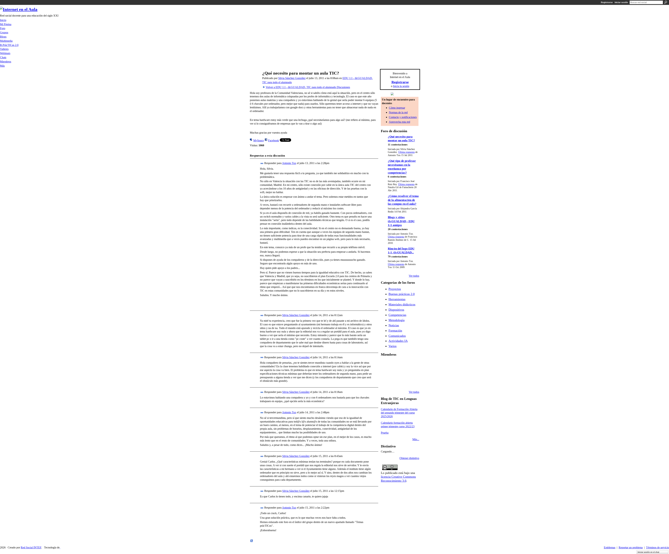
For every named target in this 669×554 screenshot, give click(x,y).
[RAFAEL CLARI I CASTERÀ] (394, 364)
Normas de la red (398, 112)
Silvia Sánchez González (292, 78)
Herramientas (397, 299)
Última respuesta (406, 152)
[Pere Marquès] (385, 382)
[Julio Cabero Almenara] (394, 382)
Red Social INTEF (31, 547)
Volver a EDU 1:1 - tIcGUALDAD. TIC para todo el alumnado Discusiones (308, 87)
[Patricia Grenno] (403, 382)
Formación (395, 330)
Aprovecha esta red (399, 121)
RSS (251, 541)
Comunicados (397, 336)
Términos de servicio (657, 547)
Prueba (385, 432)
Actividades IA (398, 341)
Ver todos (414, 275)
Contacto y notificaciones (403, 117)
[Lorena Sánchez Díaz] (385, 373)
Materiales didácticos (402, 304)
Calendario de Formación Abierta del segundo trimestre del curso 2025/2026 (399, 413)
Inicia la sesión (401, 86)
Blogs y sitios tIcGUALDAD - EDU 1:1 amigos (401, 221)
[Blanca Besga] (403, 373)
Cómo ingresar (397, 107)
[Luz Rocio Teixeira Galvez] (411, 373)
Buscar (665, 2)
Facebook (273, 140)
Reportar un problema (631, 547)
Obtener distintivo (409, 458)
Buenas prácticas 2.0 (402, 294)
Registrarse (607, 2)
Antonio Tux (289, 163)
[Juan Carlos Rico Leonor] (394, 373)
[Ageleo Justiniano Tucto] (385, 364)
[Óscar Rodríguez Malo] (403, 364)
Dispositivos (396, 309)
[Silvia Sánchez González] (254, 79)
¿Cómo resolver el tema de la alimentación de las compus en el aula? (403, 200)
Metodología (397, 320)
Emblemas (609, 547)
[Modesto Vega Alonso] (411, 364)
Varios (393, 346)
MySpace (258, 140)
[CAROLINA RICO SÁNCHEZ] (411, 382)
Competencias (397, 315)
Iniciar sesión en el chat (648, 552)
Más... (415, 439)
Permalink (262, 163)
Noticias (394, 325)
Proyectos (395, 289)
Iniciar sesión (621, 2)
